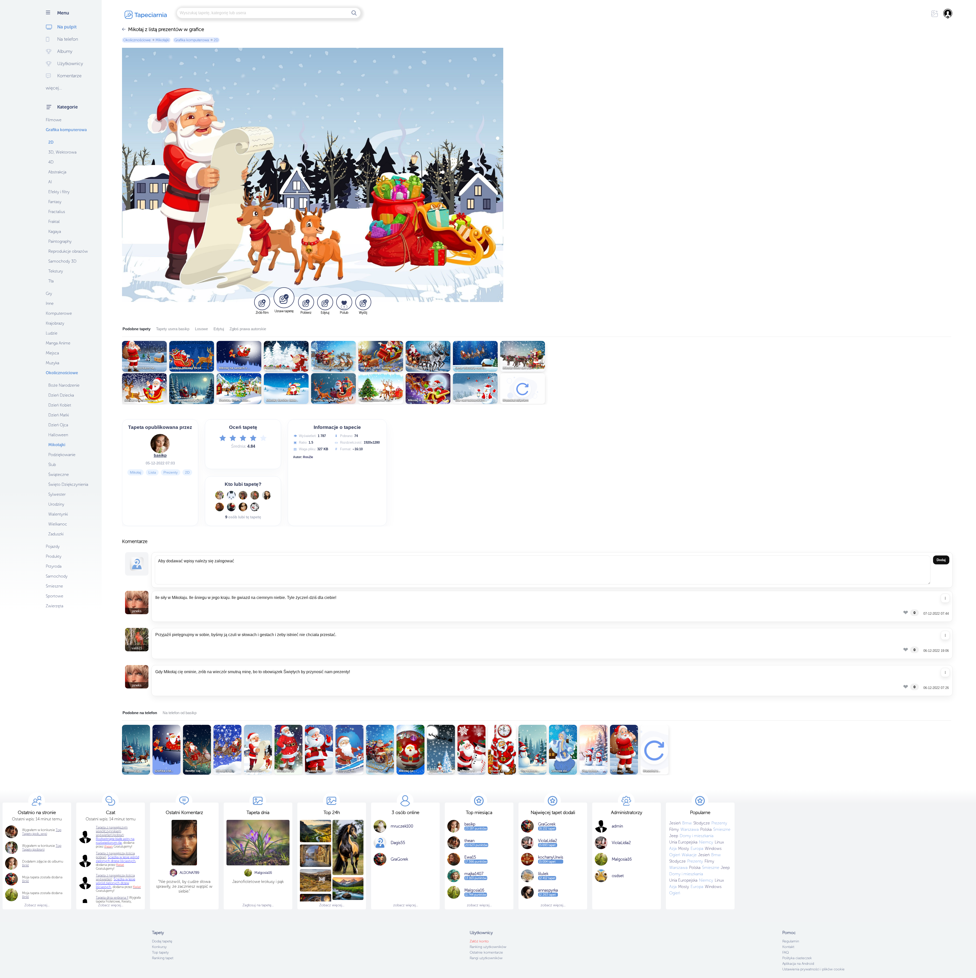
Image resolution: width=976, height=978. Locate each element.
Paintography (60, 241)
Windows (713, 848)
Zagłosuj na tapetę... (258, 905)
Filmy (674, 829)
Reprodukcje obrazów (68, 251)
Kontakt (788, 947)
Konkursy (159, 947)
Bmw (687, 823)
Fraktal (54, 221)
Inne (50, 303)
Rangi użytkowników (486, 958)
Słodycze (701, 823)
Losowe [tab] (201, 329)
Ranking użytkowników (488, 947)
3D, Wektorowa (62, 152)
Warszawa (689, 829)
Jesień (675, 823)
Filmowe (54, 119)
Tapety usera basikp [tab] (172, 329)
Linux (719, 842)
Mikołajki (56, 444)
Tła (51, 281)
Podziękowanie (61, 454)
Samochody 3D (62, 261)
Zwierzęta (54, 606)
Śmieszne (54, 586)
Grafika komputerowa (66, 129)
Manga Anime (58, 343)
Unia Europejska (683, 842)
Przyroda (54, 566)
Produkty (54, 556)
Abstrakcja (57, 172)
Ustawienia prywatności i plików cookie (813, 969)
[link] (25, 881)
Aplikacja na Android (798, 963)
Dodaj (941, 560)
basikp (160, 455)
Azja (673, 848)
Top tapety (160, 952)
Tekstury (55, 271)
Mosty (683, 848)
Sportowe (54, 596)
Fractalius (56, 211)
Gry (49, 293)
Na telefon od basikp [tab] (179, 713)
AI (50, 181)
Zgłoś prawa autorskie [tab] (248, 329)
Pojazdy (53, 546)
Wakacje (689, 854)
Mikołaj (135, 472)
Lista (152, 472)
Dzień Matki (58, 415)
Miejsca (52, 353)
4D (51, 162)
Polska (706, 829)
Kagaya (54, 231)
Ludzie (51, 333)
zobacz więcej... (405, 905)
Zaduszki (56, 534)
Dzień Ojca (58, 425)
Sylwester (57, 494)
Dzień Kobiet (59, 405)
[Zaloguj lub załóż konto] (948, 13)
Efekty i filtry (59, 191)
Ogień (674, 854)
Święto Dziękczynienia (68, 484)
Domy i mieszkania (696, 835)
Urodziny (56, 504)
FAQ (785, 952)
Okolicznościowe (62, 372)
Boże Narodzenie (64, 385)
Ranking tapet (162, 958)
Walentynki (58, 514)
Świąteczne (58, 474)
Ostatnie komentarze (486, 952)
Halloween (58, 434)
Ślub (52, 464)
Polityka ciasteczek (797, 958)
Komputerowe (59, 313)
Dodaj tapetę (162, 941)
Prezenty (170, 472)
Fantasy (55, 201)
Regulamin (790, 941)
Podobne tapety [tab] (136, 329)
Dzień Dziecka (61, 395)
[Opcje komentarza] (945, 598)
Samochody (57, 576)
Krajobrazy (55, 323)
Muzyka (52, 362)
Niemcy (706, 842)
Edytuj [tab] (219, 329)
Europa (697, 848)
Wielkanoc (57, 524)
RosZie (308, 457)
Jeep (673, 835)
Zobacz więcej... (37, 905)
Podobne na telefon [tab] (140, 713)
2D (51, 142)
